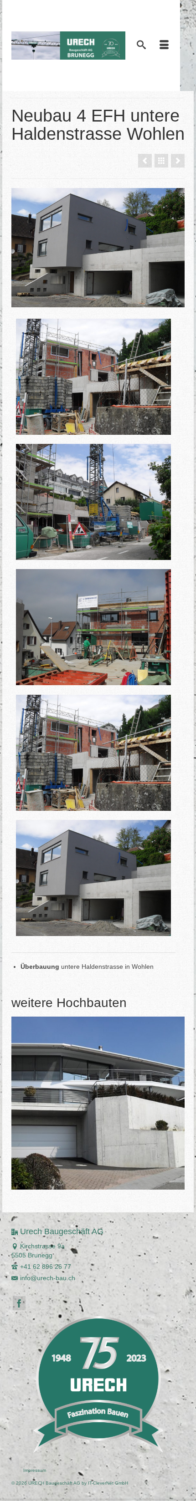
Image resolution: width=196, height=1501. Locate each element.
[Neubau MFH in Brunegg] (178, 161)
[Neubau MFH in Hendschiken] (145, 161)
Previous (19, 1103)
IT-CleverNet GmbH (108, 1483)
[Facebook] (19, 1303)
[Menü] (164, 45)
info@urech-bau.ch (47, 1278)
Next (177, 1103)
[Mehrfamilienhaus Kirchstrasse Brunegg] (98, 1103)
